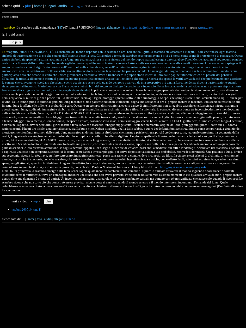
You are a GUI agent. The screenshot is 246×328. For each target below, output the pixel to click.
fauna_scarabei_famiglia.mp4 (170, 27)
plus (28, 6)
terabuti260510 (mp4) (26, 209)
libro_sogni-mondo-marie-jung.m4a (183, 167)
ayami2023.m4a (205, 27)
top (35, 201)
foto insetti (130, 27)
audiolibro (146, 27)
